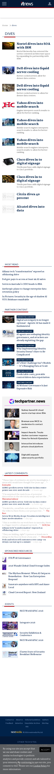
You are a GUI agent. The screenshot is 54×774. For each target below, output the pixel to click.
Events (9, 604)
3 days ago (37, 542)
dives (14, 25)
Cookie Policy (40, 766)
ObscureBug (46, 537)
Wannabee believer (10, 499)
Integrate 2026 (27, 623)
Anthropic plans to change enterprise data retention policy (24, 291)
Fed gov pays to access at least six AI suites (24, 279)
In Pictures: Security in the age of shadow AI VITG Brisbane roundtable (24, 298)
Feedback (9, 723)
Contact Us (9, 720)
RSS (27, 726)
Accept (45, 749)
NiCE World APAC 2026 (31, 611)
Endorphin (6, 485)
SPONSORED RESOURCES (18, 550)
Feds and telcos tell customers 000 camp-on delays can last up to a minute (24, 541)
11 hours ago (37, 490)
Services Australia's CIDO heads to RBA (22, 284)
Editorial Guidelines (32, 720)
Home (5, 25)
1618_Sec (46, 525)
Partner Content (16, 309)
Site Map (45, 723)
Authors (45, 720)
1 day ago (28, 518)
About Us (19, 720)
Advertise (19, 723)
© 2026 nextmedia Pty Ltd (33, 732)
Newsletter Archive (32, 723)
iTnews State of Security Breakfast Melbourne (32, 653)
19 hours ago (37, 504)
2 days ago (25, 530)
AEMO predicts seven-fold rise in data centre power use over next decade (24, 489)
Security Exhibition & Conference (30, 634)
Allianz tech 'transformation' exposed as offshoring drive (23, 273)
